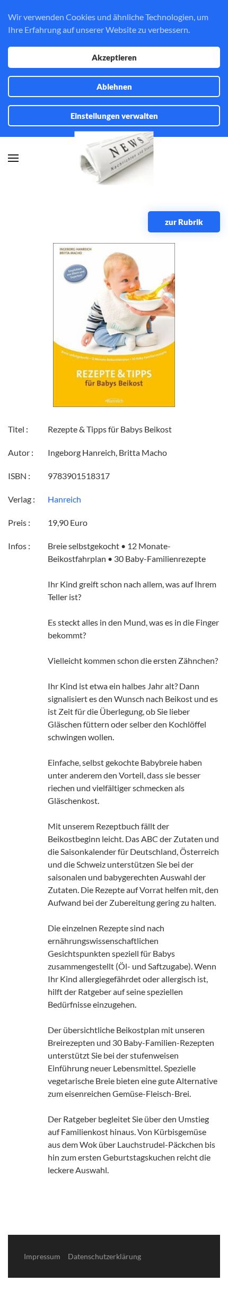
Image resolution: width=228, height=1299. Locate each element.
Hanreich (64, 499)
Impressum (42, 1256)
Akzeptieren (114, 57)
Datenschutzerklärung (104, 1256)
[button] (13, 158)
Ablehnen (114, 86)
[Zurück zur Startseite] (114, 158)
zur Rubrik (184, 222)
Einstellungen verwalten (114, 115)
